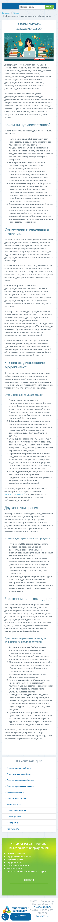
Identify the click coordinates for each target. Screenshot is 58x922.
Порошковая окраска (17, 798)
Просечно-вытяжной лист (19, 773)
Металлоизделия (15, 792)
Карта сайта (13, 828)
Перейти (29, 879)
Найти (49, 6)
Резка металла (14, 804)
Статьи (16, 12)
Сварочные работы (16, 810)
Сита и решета (14, 816)
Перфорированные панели (20, 786)
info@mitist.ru (42, 915)
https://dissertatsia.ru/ (14, 494)
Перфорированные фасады (20, 780)
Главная (6, 12)
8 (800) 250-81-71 (42, 907)
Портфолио (12, 822)
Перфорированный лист (19, 767)
